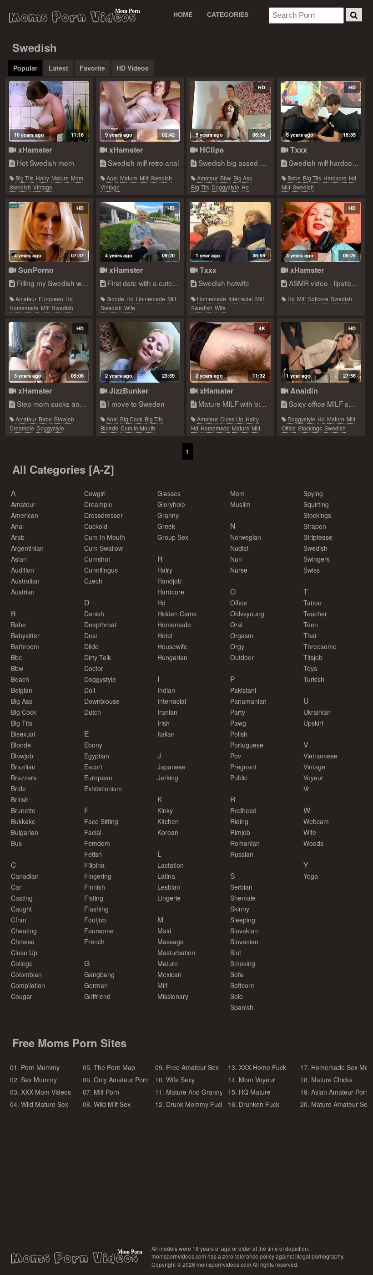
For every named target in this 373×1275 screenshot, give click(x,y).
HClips (210, 149)
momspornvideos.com (74, 1257)
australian (25, 580)
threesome (320, 646)
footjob (95, 919)
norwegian (245, 537)
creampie (22, 428)
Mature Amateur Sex (341, 1104)
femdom (97, 843)
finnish (94, 886)
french (94, 941)
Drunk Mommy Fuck (195, 1104)
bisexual (23, 733)
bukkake (23, 821)
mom (77, 178)
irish (163, 722)
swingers (316, 558)
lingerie (169, 897)
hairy (42, 178)
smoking (242, 963)
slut (235, 952)
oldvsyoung (247, 613)
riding (239, 821)
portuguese (246, 744)
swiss (311, 569)
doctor (93, 668)
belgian (21, 690)
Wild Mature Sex (44, 1104)
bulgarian (24, 832)
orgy (237, 646)
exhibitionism (103, 788)
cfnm (18, 919)
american (24, 515)
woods (313, 843)
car (16, 886)
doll (89, 690)
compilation (28, 985)
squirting (316, 504)
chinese (23, 941)
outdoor (242, 657)
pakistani (243, 690)
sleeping (242, 919)
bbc (16, 657)
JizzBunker (127, 390)
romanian (245, 843)
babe (294, 178)
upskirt (313, 722)
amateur (207, 178)
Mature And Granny (194, 1091)
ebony (93, 744)
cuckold (95, 526)
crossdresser (103, 515)
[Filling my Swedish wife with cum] (49, 232)
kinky (165, 810)
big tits (24, 178)
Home (182, 14)
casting (22, 897)
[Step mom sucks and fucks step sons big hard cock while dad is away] (49, 352)
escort (93, 766)
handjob (169, 580)
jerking (167, 777)
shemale (243, 897)
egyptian (96, 755)
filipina (94, 865)
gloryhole (171, 504)
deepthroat (100, 624)
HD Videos (132, 67)
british (20, 799)
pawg (238, 722)
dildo (91, 646)
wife (129, 308)
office (289, 428)
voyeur (313, 777)
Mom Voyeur (257, 1079)
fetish (93, 854)
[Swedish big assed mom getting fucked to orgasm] (230, 111)
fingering (97, 876)
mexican (169, 974)
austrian (23, 591)
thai (309, 635)
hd (245, 187)
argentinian (27, 548)
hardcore (335, 178)
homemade (24, 308)
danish (94, 613)
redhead (243, 810)
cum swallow (103, 548)
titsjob (313, 657)
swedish (20, 187)
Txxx (297, 149)
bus (16, 843)
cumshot (97, 558)
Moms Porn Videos (72, 16)
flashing (96, 908)
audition (22, 569)
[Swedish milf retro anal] (140, 111)
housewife (172, 646)
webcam (316, 821)
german (96, 985)
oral (236, 624)
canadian (25, 876)
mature (60, 178)
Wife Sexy (180, 1079)
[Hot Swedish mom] (49, 111)
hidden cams (177, 613)
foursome (99, 930)
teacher (315, 613)
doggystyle (225, 187)
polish (238, 733)
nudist (239, 548)
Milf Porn (106, 1091)
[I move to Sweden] (140, 352)
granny (168, 515)
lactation (170, 865)
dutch (92, 712)
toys (310, 668)
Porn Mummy (40, 1067)
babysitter (25, 635)
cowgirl (95, 493)
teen (310, 624)
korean (167, 832)
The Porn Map (114, 1067)
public (238, 777)
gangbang (99, 974)
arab (18, 537)
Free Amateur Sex (192, 1067)
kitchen (168, 821)
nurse (238, 569)
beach (20, 679)
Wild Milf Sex (112, 1104)
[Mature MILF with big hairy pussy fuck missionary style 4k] (230, 352)
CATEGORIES (227, 14)
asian (19, 558)
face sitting (101, 821)
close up (231, 419)
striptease (318, 537)
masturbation (176, 952)
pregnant (243, 766)
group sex (172, 537)
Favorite (92, 67)
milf (144, 178)
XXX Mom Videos (46, 1091)
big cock (131, 419)
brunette (23, 810)
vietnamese (320, 755)
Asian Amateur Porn (340, 1091)
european (51, 298)
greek (166, 526)
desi (90, 635)
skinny (239, 908)
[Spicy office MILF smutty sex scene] (321, 352)
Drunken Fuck (259, 1104)
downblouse (102, 701)
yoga (310, 876)
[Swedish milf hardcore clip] (321, 111)
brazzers (23, 777)
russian (241, 854)
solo (236, 996)
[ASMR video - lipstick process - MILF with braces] (321, 232)
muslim (240, 504)
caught (21, 908)
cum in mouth (138, 428)
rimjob (240, 832)
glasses (169, 493)
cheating (24, 930)
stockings (310, 428)
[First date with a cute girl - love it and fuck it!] (140, 232)
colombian (26, 974)
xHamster (34, 149)
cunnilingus (101, 569)
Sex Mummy (39, 1079)
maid (164, 930)
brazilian (23, 766)
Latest (58, 67)
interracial (240, 298)
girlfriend (97, 996)
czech (93, 580)
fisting (93, 897)
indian (166, 690)
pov (235, 755)
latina (166, 876)
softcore (318, 298)
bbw (225, 178)
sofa (236, 974)
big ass (242, 178)
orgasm (241, 635)
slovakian (244, 930)
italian (166, 733)
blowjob (64, 419)
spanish (241, 1007)
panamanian (248, 701)
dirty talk (97, 657)
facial (92, 832)
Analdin (303, 390)
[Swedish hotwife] (230, 232)
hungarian (172, 657)
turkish (313, 679)
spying (313, 493)
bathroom (25, 646)
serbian (241, 886)
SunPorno (35, 270)
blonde (115, 298)
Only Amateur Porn (121, 1079)
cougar (21, 996)
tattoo (312, 602)
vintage (42, 187)
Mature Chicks (332, 1079)
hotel (164, 635)
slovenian (244, 941)
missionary (172, 996)
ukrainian (317, 712)
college (22, 963)
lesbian (168, 886)
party (237, 712)
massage (170, 941)
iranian (167, 712)
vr (306, 788)
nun (236, 558)
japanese (171, 766)
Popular (25, 67)
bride (18, 788)
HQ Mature (255, 1091)
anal (112, 178)
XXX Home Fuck (262, 1067)
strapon (314, 526)
